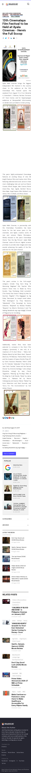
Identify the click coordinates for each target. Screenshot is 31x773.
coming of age (16, 657)
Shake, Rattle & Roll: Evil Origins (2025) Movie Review (19, 568)
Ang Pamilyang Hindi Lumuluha (11, 436)
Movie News (11, 752)
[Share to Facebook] (3, 38)
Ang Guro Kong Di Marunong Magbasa (13, 433)
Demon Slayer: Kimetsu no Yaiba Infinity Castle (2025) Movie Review (20, 579)
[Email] (14, 38)
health (19, 691)
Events (4, 755)
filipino (14, 691)
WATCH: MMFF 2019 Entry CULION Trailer (19, 495)
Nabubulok (16, 443)
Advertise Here (17, 465)
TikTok (4, 763)
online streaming (16, 676)
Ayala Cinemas (15, 16)
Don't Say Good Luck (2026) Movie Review (18, 539)
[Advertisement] (15, 152)
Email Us (4, 746)
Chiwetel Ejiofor (16, 602)
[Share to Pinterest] (8, 38)
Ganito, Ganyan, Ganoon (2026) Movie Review (19, 548)
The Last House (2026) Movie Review (19, 557)
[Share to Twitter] (6, 38)
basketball (15, 673)
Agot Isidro (15, 638)
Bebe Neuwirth (16, 655)
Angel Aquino (23, 638)
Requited (25, 443)
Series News (20, 752)
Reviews (4, 752)
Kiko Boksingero (17, 440)
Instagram (12, 761)
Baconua (17, 438)
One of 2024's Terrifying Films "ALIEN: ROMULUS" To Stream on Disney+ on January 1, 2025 (20, 477)
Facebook (5, 761)
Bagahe (25, 438)
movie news (6, 443)
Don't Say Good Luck (17, 659)
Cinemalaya (5, 440)
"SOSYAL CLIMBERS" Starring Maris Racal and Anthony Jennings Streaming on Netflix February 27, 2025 (20, 507)
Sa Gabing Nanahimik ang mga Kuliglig (13, 447)
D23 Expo (19, 620)
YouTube (21, 761)
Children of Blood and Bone (19, 600)
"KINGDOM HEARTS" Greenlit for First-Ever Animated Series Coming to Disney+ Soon (19, 628)
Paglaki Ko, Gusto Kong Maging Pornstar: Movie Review (20, 487)
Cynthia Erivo (15, 605)
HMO (24, 691)
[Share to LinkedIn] (11, 38)
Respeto (5, 445)
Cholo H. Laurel (16, 641)
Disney (25, 620)
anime (13, 620)
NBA (21, 673)
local (26, 440)
